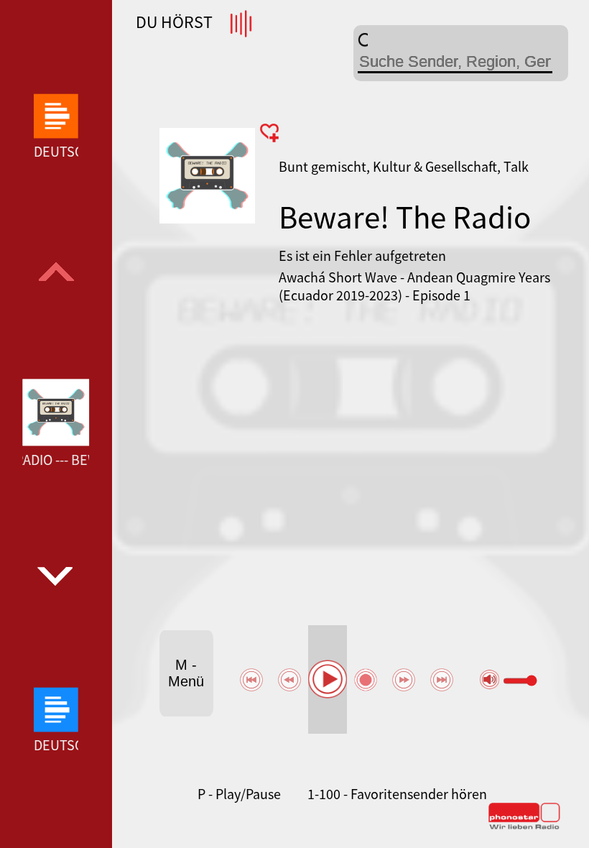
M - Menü (186, 673)
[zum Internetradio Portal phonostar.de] (524, 826)
